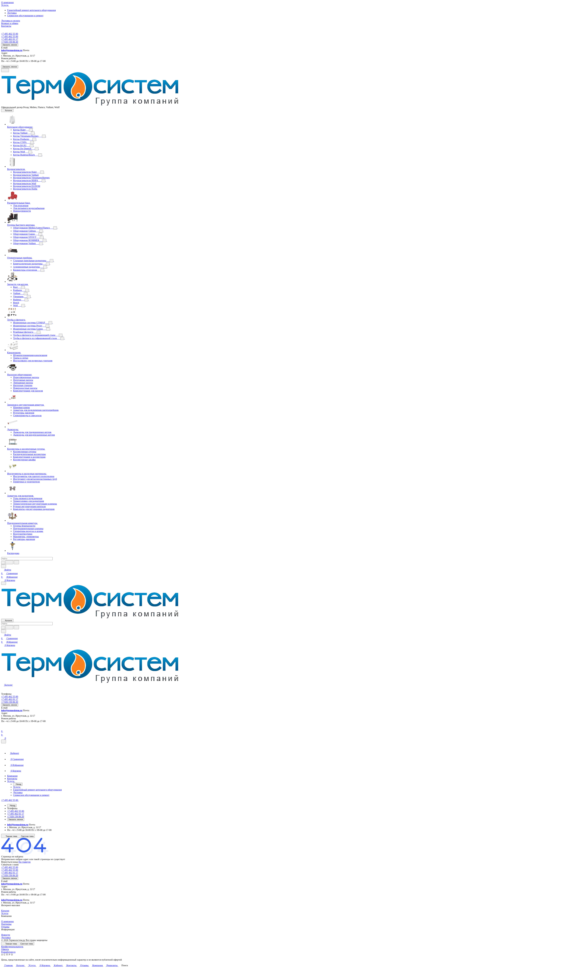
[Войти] (2, 727)
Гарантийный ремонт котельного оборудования (31, 10)
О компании (7, 921)
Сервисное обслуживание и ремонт (25, 15)
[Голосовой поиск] (9, 562)
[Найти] (16, 562)
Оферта (5, 949)
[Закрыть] (3, 741)
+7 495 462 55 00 (9, 34)
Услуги (4, 913)
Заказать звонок (9, 45)
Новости (5, 935)
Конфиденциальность (12, 946)
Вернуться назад (9, 862)
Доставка (12, 13)
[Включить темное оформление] (5, 70)
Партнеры (6, 924)
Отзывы (5, 927)
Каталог (5, 910)
